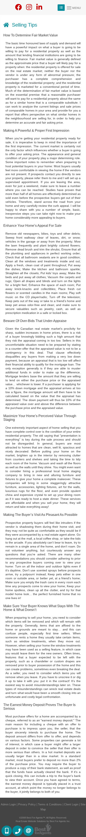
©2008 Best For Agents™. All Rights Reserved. (43, 817)
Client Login (71, 804)
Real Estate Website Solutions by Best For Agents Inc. (43, 821)
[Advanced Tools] (61, 7)
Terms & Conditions (50, 804)
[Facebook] (18, 8)
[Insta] (29, 8)
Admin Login (8, 804)
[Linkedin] (39, 8)
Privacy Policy (27, 804)
